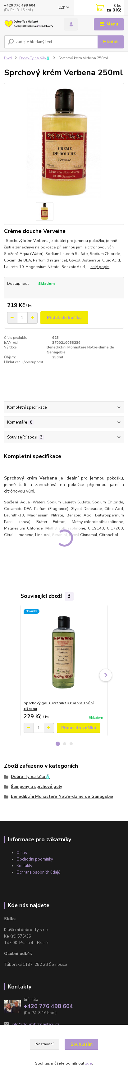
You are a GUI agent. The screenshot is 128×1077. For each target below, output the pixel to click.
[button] (58, 744)
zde (88, 1063)
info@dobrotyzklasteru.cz (35, 1024)
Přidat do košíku (64, 317)
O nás (21, 853)
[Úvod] (29, 24)
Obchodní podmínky (34, 859)
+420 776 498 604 (19, 5)
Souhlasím (82, 1044)
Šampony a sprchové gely (36, 786)
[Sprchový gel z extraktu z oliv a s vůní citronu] (64, 652)
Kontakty (24, 866)
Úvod (8, 58)
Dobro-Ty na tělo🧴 (34, 58)
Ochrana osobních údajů (38, 872)
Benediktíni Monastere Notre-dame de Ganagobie (62, 796)
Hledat (110, 42)
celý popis (99, 266)
